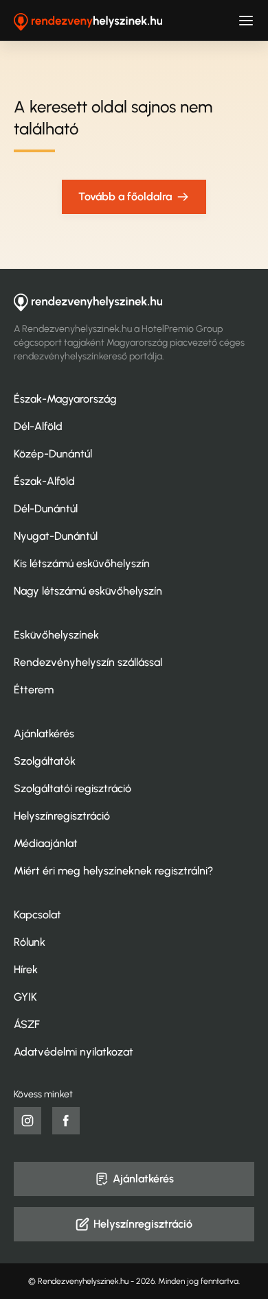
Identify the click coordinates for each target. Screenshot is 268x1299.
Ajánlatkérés (44, 733)
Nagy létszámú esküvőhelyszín (88, 590)
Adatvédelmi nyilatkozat (73, 1051)
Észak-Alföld (44, 481)
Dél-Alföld (38, 426)
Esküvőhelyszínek (56, 634)
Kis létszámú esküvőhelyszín (82, 563)
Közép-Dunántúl (53, 453)
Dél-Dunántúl (46, 508)
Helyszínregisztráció (62, 815)
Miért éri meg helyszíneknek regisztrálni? (113, 870)
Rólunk (29, 942)
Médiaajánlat (46, 843)
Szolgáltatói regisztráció (72, 788)
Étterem (34, 689)
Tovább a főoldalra (125, 196)
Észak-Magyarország (65, 398)
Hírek (26, 969)
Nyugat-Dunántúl (56, 536)
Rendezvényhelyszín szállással (88, 662)
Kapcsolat (37, 914)
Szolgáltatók (45, 760)
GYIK (25, 996)
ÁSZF (27, 1024)
